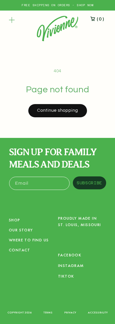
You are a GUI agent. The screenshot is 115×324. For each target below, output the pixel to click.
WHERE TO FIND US (29, 240)
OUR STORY (21, 230)
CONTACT (19, 250)
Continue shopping (57, 110)
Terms (47, 312)
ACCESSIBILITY (98, 312)
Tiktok (66, 277)
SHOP (14, 220)
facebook (69, 256)
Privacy (70, 312)
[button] (11, 20)
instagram (71, 266)
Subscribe (89, 183)
